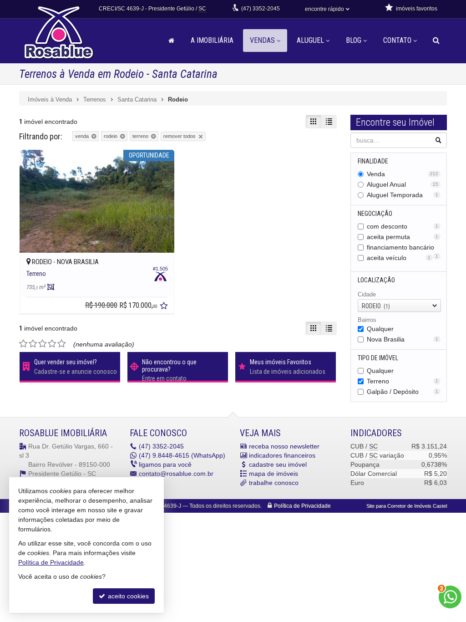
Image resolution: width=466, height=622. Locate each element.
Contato (397, 40)
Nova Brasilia (403, 339)
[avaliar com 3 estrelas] (42, 343)
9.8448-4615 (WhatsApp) (182, 455)
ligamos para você (165, 464)
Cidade (367, 294)
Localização (376, 280)
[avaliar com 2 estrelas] (33, 343)
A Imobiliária (212, 40)
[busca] (436, 40)
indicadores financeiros (282, 455)
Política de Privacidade (302, 506)
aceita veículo (399, 257)
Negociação (375, 213)
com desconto (403, 226)
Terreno (403, 381)
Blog (353, 40)
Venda (403, 174)
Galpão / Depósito (403, 391)
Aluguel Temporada (403, 195)
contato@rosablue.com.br (176, 473)
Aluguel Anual (403, 184)
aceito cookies (127, 596)
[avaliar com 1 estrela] (23, 343)
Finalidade (373, 161)
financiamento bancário (403, 248)
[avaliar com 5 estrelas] (61, 343)
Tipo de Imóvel (378, 358)
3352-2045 (260, 8)
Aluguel (310, 40)
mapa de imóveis (273, 473)
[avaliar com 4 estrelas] (52, 343)
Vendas (262, 40)
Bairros (367, 319)
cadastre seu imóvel (278, 464)
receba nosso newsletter (284, 446)
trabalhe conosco (274, 482)
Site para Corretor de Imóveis (406, 506)
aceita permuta (403, 236)
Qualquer (380, 328)
